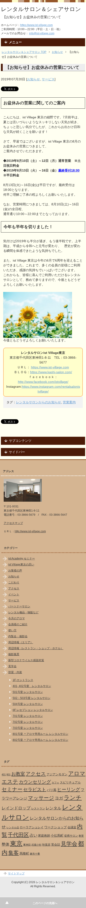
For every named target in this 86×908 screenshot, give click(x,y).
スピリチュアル (70, 782)
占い (33, 835)
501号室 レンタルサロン (28, 692)
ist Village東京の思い (21, 564)
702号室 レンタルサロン (28, 722)
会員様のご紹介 (18, 624)
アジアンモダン (57, 774)
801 (8, 774)
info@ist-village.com (41, 33)
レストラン (38, 808)
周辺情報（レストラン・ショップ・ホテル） (35, 648)
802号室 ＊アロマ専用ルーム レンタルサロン (40, 740)
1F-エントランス (23, 680)
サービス (48, 79)
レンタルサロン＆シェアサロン (41, 9)
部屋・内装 (15, 672)
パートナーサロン (19, 606)
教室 (81, 835)
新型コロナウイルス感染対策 (26, 660)
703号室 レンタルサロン (28, 728)
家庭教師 (44, 835)
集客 (13, 853)
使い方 (12, 630)
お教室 (18, 773)
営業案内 (69, 402)
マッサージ (41, 798)
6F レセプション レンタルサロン (33, 710)
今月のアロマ (16, 618)
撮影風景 (13, 654)
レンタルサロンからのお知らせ (38, 402)
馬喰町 (24, 853)
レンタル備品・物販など (23, 612)
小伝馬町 (57, 835)
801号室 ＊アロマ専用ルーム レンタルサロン (40, 734)
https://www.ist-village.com (36, 25)
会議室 (71, 827)
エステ (10, 782)
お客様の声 (15, 570)
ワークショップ (55, 827)
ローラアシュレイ (32, 827)
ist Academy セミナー (21, 558)
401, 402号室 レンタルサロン (32, 686)
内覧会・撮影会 (18, 636)
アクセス (13, 588)
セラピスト (34, 789)
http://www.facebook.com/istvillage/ (43, 382)
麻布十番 (35, 853)
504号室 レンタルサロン (28, 704)
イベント (13, 594)
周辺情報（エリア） (20, 642)
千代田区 (18, 835)
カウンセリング (35, 781)
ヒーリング (68, 789)
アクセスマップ (13, 523)
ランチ (73, 797)
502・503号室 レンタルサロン (31, 698)
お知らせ (33, 79)
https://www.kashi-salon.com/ (51, 372)
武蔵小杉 (36, 844)
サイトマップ (16, 873)
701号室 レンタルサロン (28, 716)
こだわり (13, 582)
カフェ (55, 782)
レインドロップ (16, 808)
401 (4, 774)
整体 (5, 844)
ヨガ (59, 798)
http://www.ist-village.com (30, 531)
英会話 (55, 844)
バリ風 (51, 790)
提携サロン (71, 835)
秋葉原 (46, 844)
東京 (16, 843)
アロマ (76, 773)
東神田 (27, 844)
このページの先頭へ (45, 903)
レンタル (53, 808)
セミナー (12, 789)
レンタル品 (12, 827)
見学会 (12, 666)
